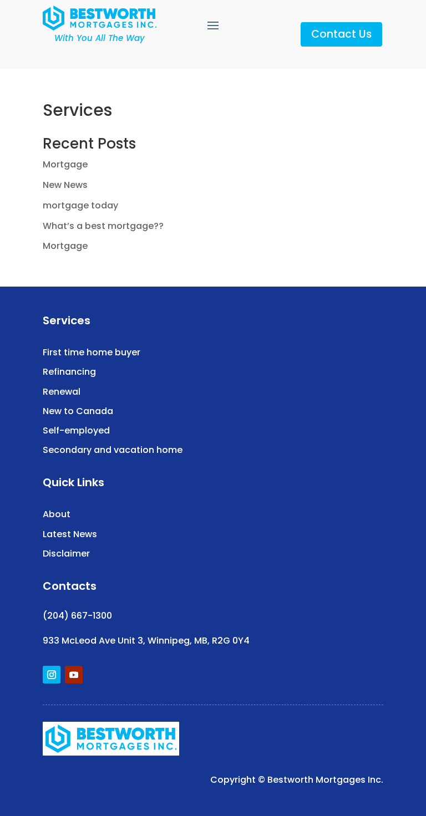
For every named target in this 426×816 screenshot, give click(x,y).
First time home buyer (91, 352)
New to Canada (78, 411)
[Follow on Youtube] (74, 675)
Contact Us (341, 34)
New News (65, 184)
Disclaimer (66, 553)
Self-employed (76, 430)
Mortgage (65, 164)
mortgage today (80, 205)
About (56, 514)
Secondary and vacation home (112, 449)
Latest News (70, 534)
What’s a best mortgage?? (103, 226)
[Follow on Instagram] (51, 675)
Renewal (61, 391)
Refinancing (69, 371)
